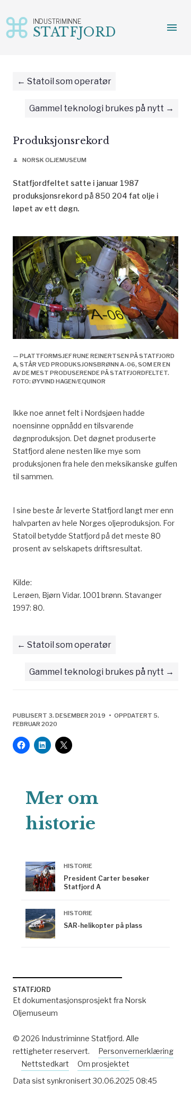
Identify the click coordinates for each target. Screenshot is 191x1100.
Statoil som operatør (69, 81)
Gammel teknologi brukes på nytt (96, 108)
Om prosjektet (103, 1063)
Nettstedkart (45, 1063)
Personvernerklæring (135, 1051)
